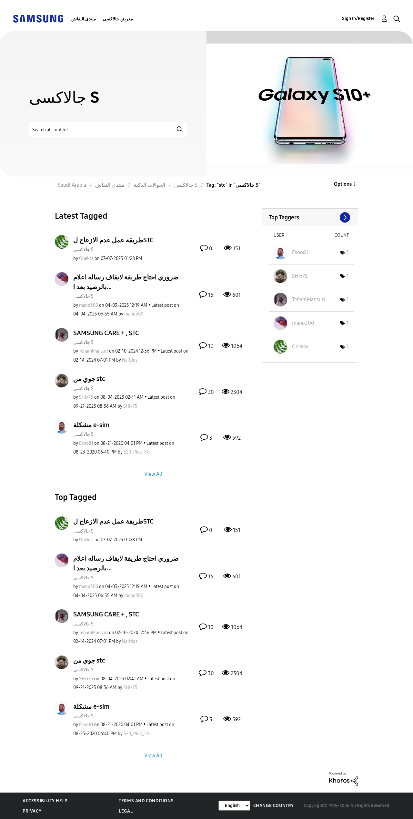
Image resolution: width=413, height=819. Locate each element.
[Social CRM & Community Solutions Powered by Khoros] (343, 779)
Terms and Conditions (146, 801)
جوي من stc (89, 379)
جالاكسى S (83, 249)
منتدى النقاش (83, 19)
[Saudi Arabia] (38, 18)
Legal (126, 811)
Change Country (273, 805)
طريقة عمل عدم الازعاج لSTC (113, 240)
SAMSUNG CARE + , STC (106, 333)
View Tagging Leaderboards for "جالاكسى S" (310, 217)
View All (153, 474)
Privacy (32, 811)
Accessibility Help (45, 801)
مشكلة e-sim (91, 425)
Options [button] (343, 184)
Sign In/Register (358, 18)
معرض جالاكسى (118, 19)
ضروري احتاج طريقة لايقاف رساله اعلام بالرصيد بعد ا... (126, 282)
